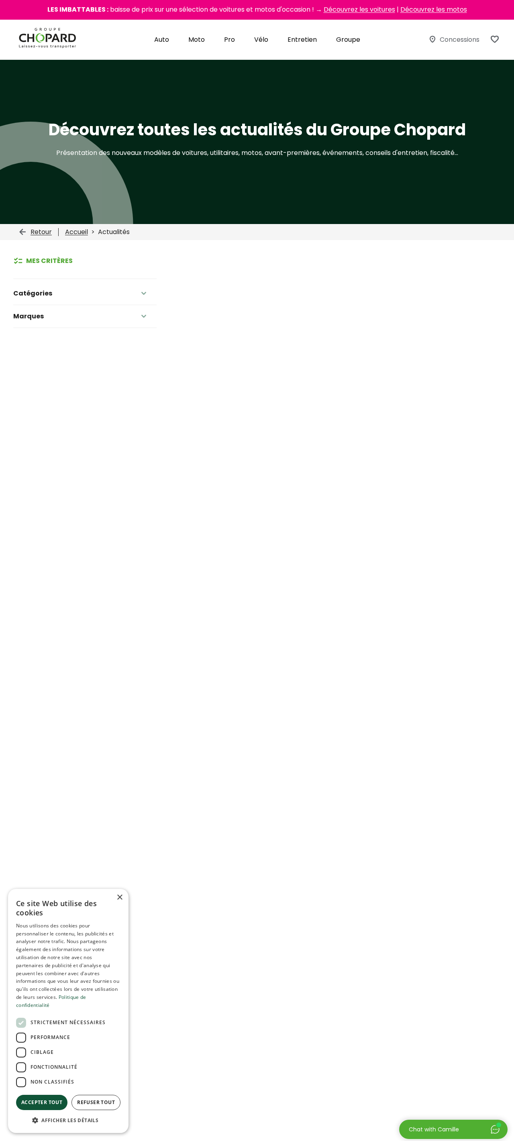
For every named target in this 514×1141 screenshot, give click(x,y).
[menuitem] (161, 39)
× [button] (119, 897)
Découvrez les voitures (359, 9)
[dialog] (68, 1011)
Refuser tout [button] (96, 1102)
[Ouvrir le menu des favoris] (495, 39)
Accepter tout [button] (41, 1102)
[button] (68, 1120)
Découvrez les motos (433, 9)
